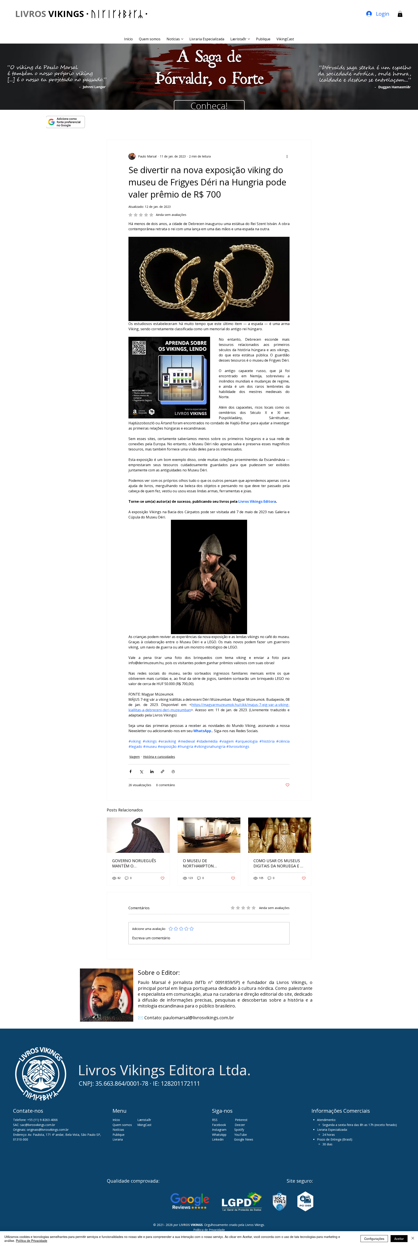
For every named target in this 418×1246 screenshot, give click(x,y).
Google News (243, 1139)
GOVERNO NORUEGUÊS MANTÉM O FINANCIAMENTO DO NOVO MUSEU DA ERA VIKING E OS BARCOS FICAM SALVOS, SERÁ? (138, 863)
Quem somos (122, 1125)
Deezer (240, 1125)
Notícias (118, 1129)
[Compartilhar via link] (162, 771)
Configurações (374, 1238)
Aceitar (399, 1238)
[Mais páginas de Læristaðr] (249, 39)
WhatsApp (219, 1135)
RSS (214, 1120)
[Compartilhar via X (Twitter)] (141, 771)
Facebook (219, 1125)
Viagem (134, 757)
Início (116, 1120)
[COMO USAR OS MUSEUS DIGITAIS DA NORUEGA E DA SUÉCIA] (279, 835)
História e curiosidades (159, 757)
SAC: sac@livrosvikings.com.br (34, 1125)
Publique (119, 1135)
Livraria (118, 1139)
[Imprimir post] (173, 771)
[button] (400, 14)
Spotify (239, 1129)
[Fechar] (412, 1239)
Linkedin (218, 1139)
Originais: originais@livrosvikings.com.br (41, 1129)
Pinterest (241, 1120)
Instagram (219, 1129)
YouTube (240, 1135)
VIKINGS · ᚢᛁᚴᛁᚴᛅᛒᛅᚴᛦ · (81, 14)
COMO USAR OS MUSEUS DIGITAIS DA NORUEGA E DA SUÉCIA (279, 863)
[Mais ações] (287, 156)
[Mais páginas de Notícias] (182, 39)
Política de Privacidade (209, 1230)
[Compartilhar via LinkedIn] (152, 771)
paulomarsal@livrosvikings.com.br (198, 1018)
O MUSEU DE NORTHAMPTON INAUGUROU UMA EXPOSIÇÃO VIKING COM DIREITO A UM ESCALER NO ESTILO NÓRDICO (208, 863)
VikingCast (144, 1125)
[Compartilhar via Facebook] (130, 771)
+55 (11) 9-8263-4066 (42, 1120)
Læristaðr (144, 1120)
